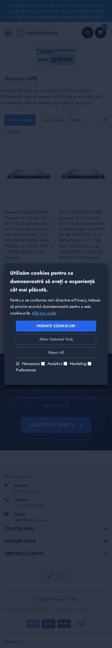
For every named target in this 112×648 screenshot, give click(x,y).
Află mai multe (44, 313)
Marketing (78, 363)
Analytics (54, 363)
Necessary (31, 363)
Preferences (26, 370)
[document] (56, 324)
